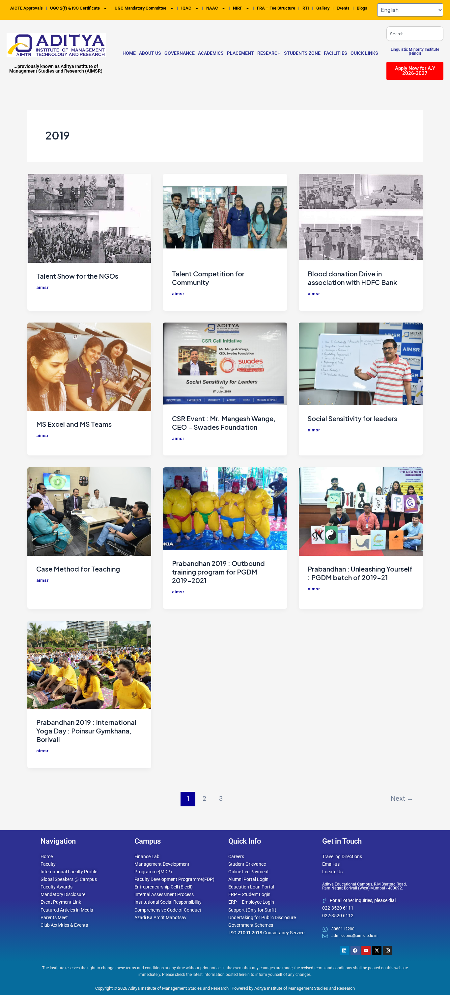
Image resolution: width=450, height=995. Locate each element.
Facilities (335, 53)
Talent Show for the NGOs (77, 276)
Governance (179, 53)
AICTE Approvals (26, 8)
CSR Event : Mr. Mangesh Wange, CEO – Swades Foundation (223, 422)
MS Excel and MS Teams (74, 424)
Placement (240, 53)
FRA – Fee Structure (276, 8)
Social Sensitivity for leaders (352, 418)
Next (402, 798)
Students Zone (302, 53)
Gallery (322, 8)
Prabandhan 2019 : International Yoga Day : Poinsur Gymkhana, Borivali (86, 730)
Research (269, 53)
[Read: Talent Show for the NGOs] (89, 217)
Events (343, 8)
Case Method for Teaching (78, 569)
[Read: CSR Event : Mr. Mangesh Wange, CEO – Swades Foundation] (225, 363)
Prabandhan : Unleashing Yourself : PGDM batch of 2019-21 (360, 573)
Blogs (362, 8)
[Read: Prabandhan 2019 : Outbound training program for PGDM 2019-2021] (225, 508)
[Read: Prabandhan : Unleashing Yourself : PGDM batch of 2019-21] (361, 511)
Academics (211, 53)
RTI (305, 8)
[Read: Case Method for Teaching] (89, 511)
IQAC (186, 8)
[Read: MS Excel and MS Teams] (89, 366)
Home (129, 53)
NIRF (237, 8)
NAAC (212, 8)
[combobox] (414, 33)
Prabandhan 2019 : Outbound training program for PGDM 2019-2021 (218, 571)
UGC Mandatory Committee (140, 8)
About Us (150, 53)
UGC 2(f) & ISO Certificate (75, 8)
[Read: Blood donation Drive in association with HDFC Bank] (361, 216)
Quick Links (364, 53)
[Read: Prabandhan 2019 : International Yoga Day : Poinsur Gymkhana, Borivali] (89, 664)
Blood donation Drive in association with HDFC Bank (352, 277)
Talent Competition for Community (208, 277)
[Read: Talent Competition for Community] (225, 216)
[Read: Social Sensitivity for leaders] (361, 363)
